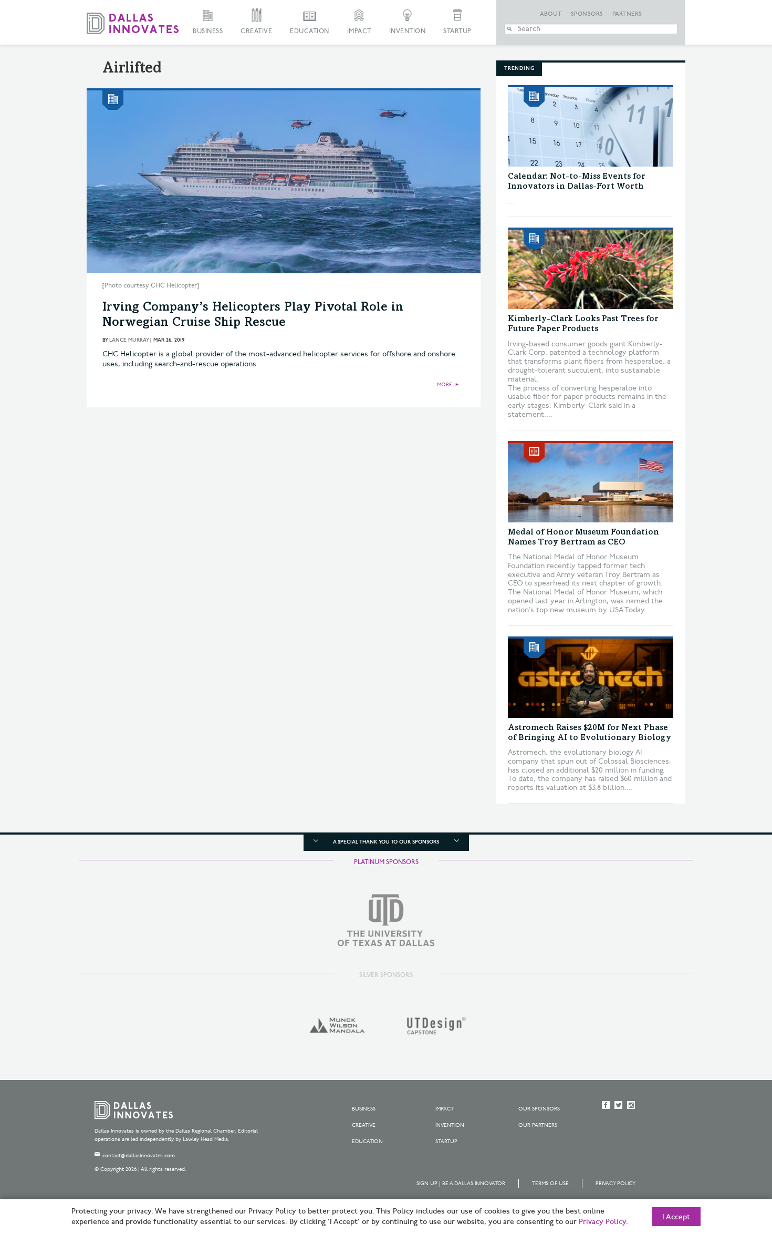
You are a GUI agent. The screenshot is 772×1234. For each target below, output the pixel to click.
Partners (627, 14)
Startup (457, 31)
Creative (256, 31)
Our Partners (537, 1125)
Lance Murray (129, 340)
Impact (359, 31)
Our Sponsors (539, 1109)
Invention (407, 31)
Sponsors (587, 14)
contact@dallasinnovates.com (138, 1156)
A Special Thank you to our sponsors (386, 842)
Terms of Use (550, 1183)
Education (309, 31)
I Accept (676, 1217)
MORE (444, 385)
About (551, 14)
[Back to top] (731, 1167)
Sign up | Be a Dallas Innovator (460, 1183)
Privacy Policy (615, 1183)
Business (208, 31)
